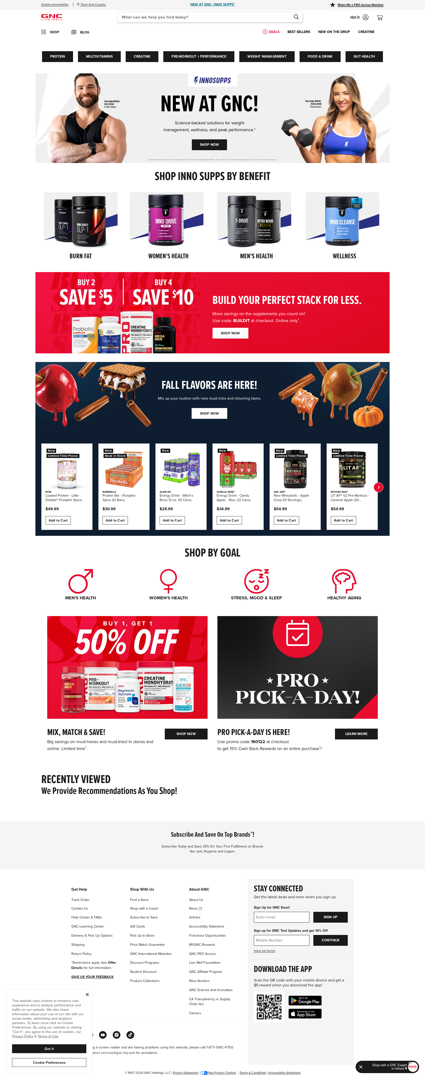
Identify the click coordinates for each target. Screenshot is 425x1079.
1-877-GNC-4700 (220, 1047)
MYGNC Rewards (202, 945)
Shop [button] (54, 32)
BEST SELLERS (299, 32)
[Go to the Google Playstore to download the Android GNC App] (305, 1001)
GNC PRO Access (202, 954)
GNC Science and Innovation (211, 990)
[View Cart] (382, 15)
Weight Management (266, 56)
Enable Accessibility (54, 5)
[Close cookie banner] (87, 994)
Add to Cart (58, 520)
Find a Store (139, 900)
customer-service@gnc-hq (106, 1053)
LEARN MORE (356, 734)
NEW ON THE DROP (334, 32)
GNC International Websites (151, 954)
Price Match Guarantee (147, 945)
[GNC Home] (51, 17)
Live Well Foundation (205, 963)
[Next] (378, 487)
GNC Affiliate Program (205, 972)
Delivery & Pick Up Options (92, 935)
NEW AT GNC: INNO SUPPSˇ (212, 4)
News (194, 908)
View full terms (264, 951)
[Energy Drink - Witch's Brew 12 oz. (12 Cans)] (181, 469)
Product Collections (145, 981)
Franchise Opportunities (207, 935)
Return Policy (81, 954)
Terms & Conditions (253, 1073)
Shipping (78, 945)
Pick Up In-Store (142, 935)
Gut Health (364, 56)
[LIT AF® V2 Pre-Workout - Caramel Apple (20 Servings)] (352, 469)
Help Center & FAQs (86, 917)
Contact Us (79, 908)
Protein (57, 56)
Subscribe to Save (144, 917)
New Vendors (199, 981)
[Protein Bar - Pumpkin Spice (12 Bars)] (124, 469)
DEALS (274, 32)
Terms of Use (48, 1036)
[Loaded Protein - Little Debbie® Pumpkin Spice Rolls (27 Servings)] (67, 469)
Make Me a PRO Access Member (361, 5)
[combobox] (210, 17)
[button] (359, 17)
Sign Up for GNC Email (272, 907)
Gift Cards (137, 926)
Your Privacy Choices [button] (222, 1073)
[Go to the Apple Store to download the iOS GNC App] (305, 1014)
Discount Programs (144, 963)
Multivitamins (99, 56)
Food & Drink (320, 56)
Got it (49, 1049)
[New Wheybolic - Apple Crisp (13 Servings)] (295, 469)
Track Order (80, 900)
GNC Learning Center (87, 926)
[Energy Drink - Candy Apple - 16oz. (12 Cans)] (238, 469)
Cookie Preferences (49, 1062)
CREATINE (366, 32)
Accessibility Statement (206, 926)
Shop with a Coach (144, 908)
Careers (195, 1013)
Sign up (330, 917)
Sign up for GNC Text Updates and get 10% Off (291, 931)
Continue (331, 940)
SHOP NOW (209, 145)
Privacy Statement (185, 1073)
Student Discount (143, 972)
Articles (194, 917)
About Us (196, 900)
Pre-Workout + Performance (198, 56)
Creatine (142, 56)
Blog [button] (84, 32)
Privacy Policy (22, 1036)
